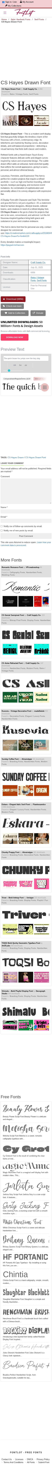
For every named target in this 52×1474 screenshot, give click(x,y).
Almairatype (27, 759)
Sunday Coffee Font (10, 759)
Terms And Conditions (13, 1462)
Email (4, 517)
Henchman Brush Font (26, 1311)
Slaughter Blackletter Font (26, 1292)
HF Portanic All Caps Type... (26, 1257)
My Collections (14, 6)
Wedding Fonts (8, 575)
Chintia (15, 1274)
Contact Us (7, 1459)
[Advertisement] (26, 50)
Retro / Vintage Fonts (19, 94)
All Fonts (31, 1462)
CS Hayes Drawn (16, 457)
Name (4, 507)
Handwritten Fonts (34, 572)
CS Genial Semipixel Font (13, 615)
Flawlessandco (39, 804)
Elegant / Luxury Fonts (35, 716)
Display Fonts (33, 620)
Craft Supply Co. (30, 89)
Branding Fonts (16, 762)
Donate (39, 313)
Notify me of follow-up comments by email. (23, 526)
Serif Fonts (39, 19)
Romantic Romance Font (12, 567)
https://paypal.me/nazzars (13, 245)
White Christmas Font (22, 1222)
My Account (28, 2)
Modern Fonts (32, 668)
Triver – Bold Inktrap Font (13, 898)
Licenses (19, 1459)
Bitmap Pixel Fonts (18, 620)
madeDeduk (39, 711)
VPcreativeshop (32, 567)
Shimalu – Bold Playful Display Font (17, 991)
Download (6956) (14, 299)
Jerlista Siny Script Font (26, 1186)
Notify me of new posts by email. (18, 530)
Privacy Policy (43, 1459)
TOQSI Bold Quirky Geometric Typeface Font (21, 943)
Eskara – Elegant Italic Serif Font (16, 804)
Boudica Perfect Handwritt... (26, 1367)
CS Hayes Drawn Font (11, 89)
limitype (30, 898)
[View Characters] (44, 387)
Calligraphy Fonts (17, 572)
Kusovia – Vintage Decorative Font (16, 711)
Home (4, 19)
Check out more (14, 306)
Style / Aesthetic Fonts (20, 19)
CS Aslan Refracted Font (12, 663)
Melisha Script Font (26, 1129)
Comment (5, 476)
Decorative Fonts (17, 716)
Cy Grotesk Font (26, 1149)
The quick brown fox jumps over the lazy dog (25, 387)
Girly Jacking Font (26, 1205)
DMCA (30, 1459)
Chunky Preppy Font (10, 852)
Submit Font (43, 1462)
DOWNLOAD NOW (14, 337)
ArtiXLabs (6, 946)
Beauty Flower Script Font (26, 1109)
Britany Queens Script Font (26, 1240)
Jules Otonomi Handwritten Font (26, 1347)
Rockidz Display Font (26, 1330)
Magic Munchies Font (26, 1167)
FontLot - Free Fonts (26, 1452)
